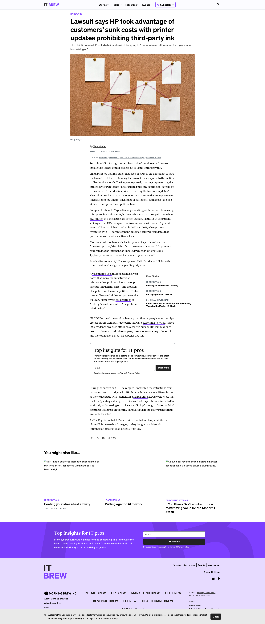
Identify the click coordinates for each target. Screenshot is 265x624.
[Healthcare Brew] (157, 601)
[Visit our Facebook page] (219, 578)
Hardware (103, 157)
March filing (140, 396)
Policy (114, 618)
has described (123, 299)
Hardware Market (153, 157)
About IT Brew (212, 571)
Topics (115, 4)
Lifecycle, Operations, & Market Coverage (127, 157)
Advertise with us (52, 603)
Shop (46, 607)
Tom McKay (99, 146)
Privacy (191, 601)
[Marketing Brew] (145, 593)
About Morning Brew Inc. (56, 598)
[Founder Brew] (133, 609)
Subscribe (163, 367)
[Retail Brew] (95, 593)
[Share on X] (98, 438)
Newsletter (214, 565)
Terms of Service (195, 605)
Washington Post (102, 273)
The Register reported (128, 182)
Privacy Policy (144, 614)
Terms (100, 618)
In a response (150, 178)
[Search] (218, 4)
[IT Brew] (130, 601)
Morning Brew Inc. (206, 593)
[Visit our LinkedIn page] (213, 578)
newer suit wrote (144, 246)
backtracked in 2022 (124, 227)
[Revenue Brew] (105, 601)
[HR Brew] (118, 593)
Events (146, 4)
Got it (216, 616)
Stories (103, 4)
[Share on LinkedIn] (103, 438)
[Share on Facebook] (92, 438)
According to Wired (154, 322)
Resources (131, 4)
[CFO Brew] (173, 593)
